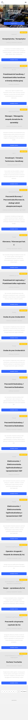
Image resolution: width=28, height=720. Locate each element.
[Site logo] (2, 2)
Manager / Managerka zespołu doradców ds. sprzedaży (14, 119)
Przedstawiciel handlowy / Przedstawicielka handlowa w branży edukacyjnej (14, 77)
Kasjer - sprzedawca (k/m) (14, 588)
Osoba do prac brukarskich (14, 317)
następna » (24, 691)
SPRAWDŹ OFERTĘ (14, 59)
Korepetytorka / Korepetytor (14, 39)
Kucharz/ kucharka (14, 662)
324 (21, 691)
